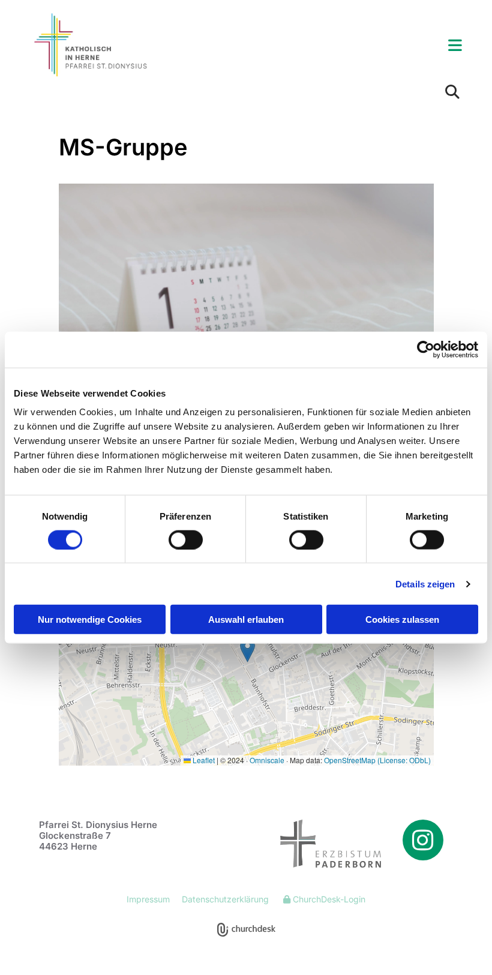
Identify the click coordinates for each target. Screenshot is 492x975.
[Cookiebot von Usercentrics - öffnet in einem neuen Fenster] (425, 349)
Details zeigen (425, 583)
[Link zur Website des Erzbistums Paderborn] (318, 844)
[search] (452, 91)
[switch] (186, 539)
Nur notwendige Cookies (90, 619)
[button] (321, 46)
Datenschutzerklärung (225, 899)
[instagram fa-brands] (423, 840)
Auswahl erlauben (246, 619)
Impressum (148, 899)
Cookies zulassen (402, 619)
